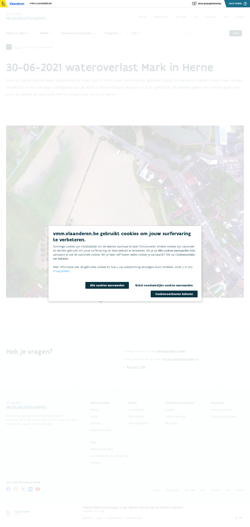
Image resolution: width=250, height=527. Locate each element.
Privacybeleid (61, 271)
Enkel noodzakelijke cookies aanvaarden (164, 285)
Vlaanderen (16, 3)
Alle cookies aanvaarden (107, 285)
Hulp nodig (235, 3)
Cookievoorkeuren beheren (174, 294)
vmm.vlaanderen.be (41, 3)
